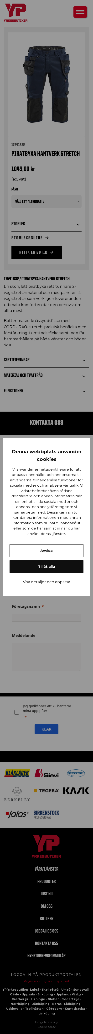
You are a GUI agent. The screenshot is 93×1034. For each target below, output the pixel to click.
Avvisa (46, 550)
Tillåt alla (46, 566)
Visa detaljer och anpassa (46, 582)
